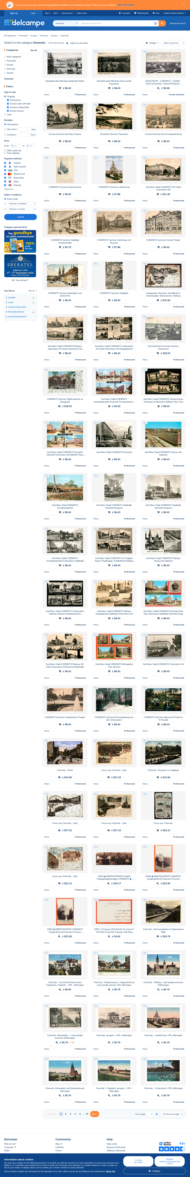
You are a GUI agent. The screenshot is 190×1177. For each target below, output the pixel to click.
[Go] (157, 1113)
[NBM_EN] (20, 241)
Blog (57, 1144)
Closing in (11, 134)
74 (87, 1114)
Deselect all (8, 189)
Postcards (11, 60)
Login (33, 13)
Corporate (9, 1147)
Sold (9, 114)
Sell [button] (55, 13)
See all (33, 50)
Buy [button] (47, 13)
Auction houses (17, 111)
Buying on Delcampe (116, 1147)
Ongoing (11, 96)
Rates (7, 1150)
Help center (112, 1144)
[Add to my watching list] (83, 52)
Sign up (14, 13)
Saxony (10, 73)
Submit (20, 217)
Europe (10, 65)
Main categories (14, 56)
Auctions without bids (19, 107)
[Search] (162, 23)
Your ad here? (21, 280)
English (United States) (174, 13)
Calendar (59, 1147)
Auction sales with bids (20, 103)
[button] (155, 23)
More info (110, 1171)
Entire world (12, 199)
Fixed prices (15, 100)
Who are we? (10, 1144)
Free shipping (13, 153)
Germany (11, 69)
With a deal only (14, 150)
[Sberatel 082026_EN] (20, 265)
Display (152, 43)
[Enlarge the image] (64, 63)
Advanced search (178, 23)
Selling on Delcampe (116, 1150)
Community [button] (67, 13)
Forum (58, 1150)
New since (12, 129)
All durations (12, 124)
